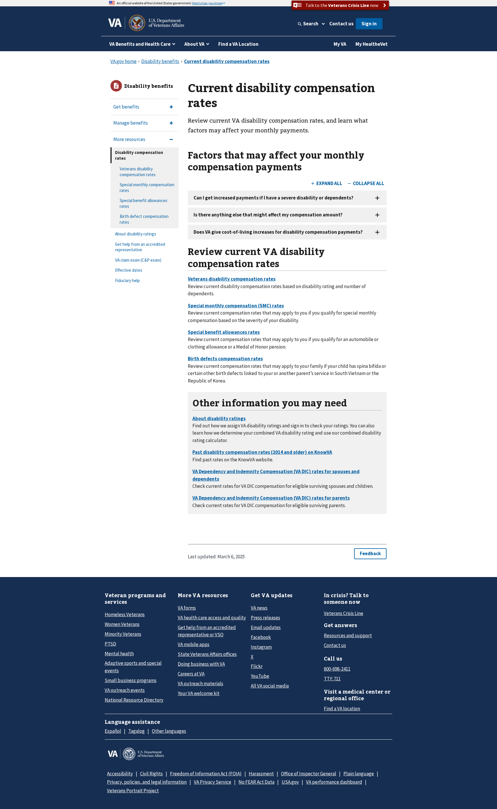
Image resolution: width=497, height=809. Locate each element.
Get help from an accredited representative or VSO (207, 631)
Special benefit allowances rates (143, 203)
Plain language (358, 773)
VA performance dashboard (334, 782)
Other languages (169, 731)
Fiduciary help (127, 280)
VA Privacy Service (212, 782)
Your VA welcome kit (198, 693)
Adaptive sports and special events (133, 666)
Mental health (119, 653)
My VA (340, 44)
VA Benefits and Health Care (140, 44)
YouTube (260, 676)
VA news (259, 608)
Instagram (261, 647)
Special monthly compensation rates (147, 187)
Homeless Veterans (125, 614)
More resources (129, 139)
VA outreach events (125, 690)
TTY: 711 (332, 678)
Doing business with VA (201, 664)
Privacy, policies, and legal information (147, 782)
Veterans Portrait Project (133, 790)
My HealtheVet (371, 44)
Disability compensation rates (139, 155)
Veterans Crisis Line (343, 613)
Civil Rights (151, 773)
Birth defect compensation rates (144, 219)
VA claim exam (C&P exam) (138, 260)
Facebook (261, 637)
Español (113, 731)
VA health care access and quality (212, 617)
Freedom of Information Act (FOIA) (206, 773)
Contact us (341, 23)
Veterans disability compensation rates (138, 171)
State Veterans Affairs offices (207, 654)
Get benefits (126, 107)
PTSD (110, 644)
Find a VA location (342, 708)
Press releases (265, 617)
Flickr (257, 666)
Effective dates (128, 270)
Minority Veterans (123, 634)
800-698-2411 (337, 669)
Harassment (261, 773)
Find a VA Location (238, 44)
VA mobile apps (193, 644)
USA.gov (290, 782)
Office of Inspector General (308, 773)
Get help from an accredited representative (140, 247)
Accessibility (120, 773)
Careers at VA (191, 674)
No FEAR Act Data (256, 782)
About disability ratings (135, 234)
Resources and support (348, 635)
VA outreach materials (200, 683)
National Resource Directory (134, 700)
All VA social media (270, 686)
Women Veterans (122, 624)
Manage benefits (130, 123)
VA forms (187, 608)
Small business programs (130, 680)
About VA (194, 44)
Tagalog (136, 731)
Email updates (266, 627)
